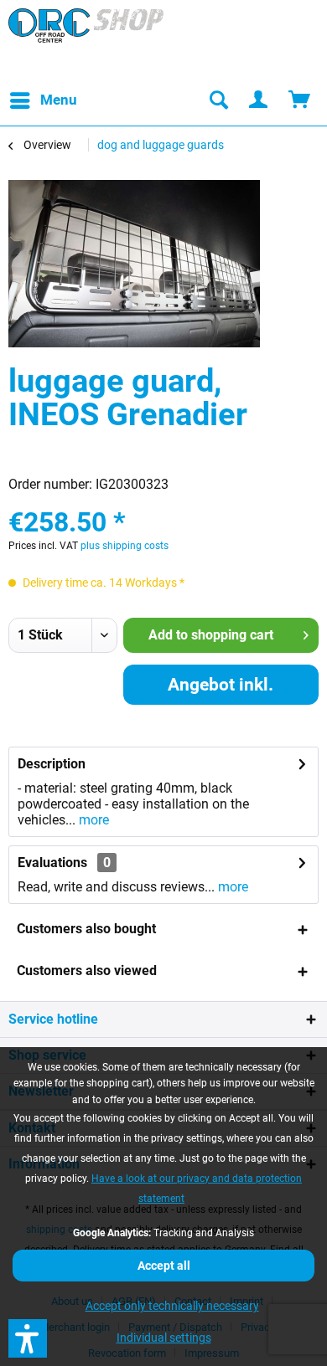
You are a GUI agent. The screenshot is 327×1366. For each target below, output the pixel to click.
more (92, 820)
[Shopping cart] (300, 100)
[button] (27, 1338)
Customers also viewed (87, 970)
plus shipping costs (124, 546)
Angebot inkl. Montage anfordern (220, 690)
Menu (58, 99)
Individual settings (164, 1337)
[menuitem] (43, 100)
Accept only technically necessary (172, 1305)
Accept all (164, 1265)
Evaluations (52, 862)
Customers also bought (86, 929)
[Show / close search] (218, 100)
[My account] (259, 100)
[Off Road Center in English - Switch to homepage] (86, 41)
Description (52, 764)
